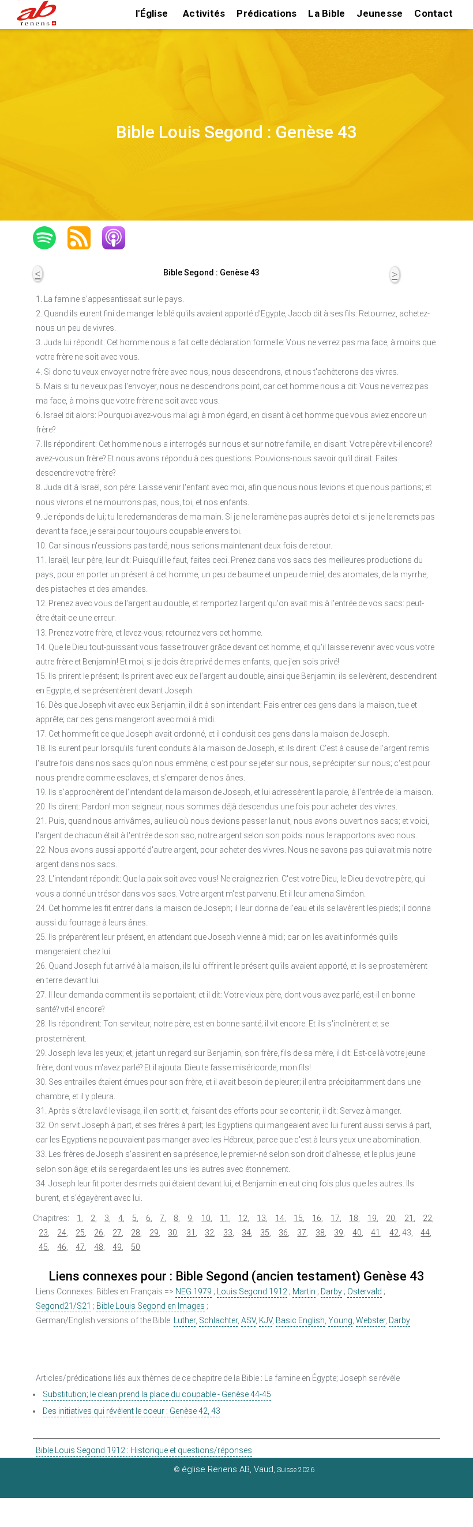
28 (135, 1232)
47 (80, 1247)
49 (117, 1247)
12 (242, 1218)
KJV (265, 1320)
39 (338, 1232)
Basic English (300, 1320)
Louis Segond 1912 (252, 1291)
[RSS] (84, 237)
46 (61, 1247)
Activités (204, 13)
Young (340, 1320)
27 (117, 1232)
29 (154, 1232)
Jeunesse (379, 13)
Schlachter (218, 1320)
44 (425, 1232)
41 (375, 1232)
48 (98, 1247)
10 (206, 1218)
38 (320, 1232)
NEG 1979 (193, 1291)
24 (61, 1232)
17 (335, 1218)
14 (279, 1218)
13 (261, 1218)
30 (172, 1232)
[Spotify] (50, 237)
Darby (331, 1291)
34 (246, 1232)
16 (316, 1218)
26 (98, 1232)
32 (209, 1232)
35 (264, 1232)
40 (357, 1232)
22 (427, 1218)
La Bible (326, 13)
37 (301, 1232)
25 (80, 1232)
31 (191, 1232)
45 (43, 1247)
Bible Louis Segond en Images (150, 1306)
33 (227, 1232)
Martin (304, 1291)
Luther (185, 1320)
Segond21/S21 (63, 1306)
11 (224, 1218)
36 (283, 1232)
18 (353, 1218)
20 (390, 1218)
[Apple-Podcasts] (119, 237)
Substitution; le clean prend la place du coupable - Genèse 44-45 (157, 1394)
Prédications (266, 13)
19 (372, 1218)
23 (43, 1232)
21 (409, 1218)
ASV (248, 1320)
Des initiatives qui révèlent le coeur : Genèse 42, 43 (131, 1411)
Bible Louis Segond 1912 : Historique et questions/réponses (144, 1450)
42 (394, 1232)
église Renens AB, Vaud (227, 1469)
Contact (433, 13)
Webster (370, 1320)
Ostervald (364, 1291)
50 (135, 1247)
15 (298, 1218)
